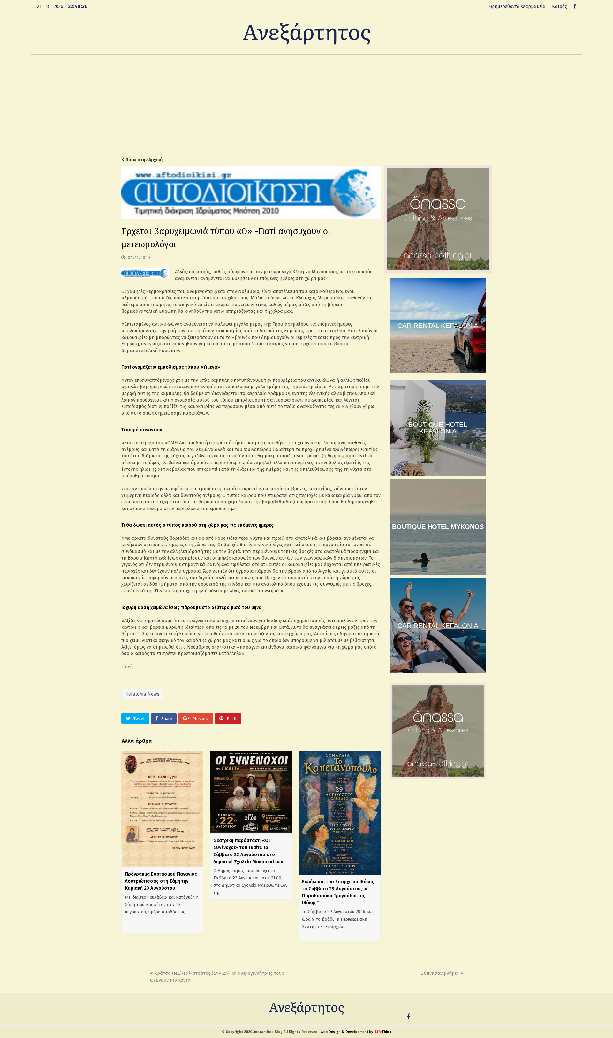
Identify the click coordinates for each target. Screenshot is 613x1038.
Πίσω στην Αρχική (144, 159)
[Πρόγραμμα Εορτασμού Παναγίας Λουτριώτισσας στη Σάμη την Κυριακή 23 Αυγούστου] (162, 809)
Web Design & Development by (356, 1032)
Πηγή (127, 666)
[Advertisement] (306, 105)
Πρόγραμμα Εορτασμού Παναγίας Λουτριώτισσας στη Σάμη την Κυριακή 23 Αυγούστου (161, 881)
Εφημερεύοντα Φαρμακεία (517, 6)
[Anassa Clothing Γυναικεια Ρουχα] (438, 271)
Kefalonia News (142, 694)
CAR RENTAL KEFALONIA (437, 325)
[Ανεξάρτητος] (306, 33)
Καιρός (559, 6)
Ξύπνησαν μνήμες (440, 973)
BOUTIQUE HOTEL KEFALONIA (437, 428)
